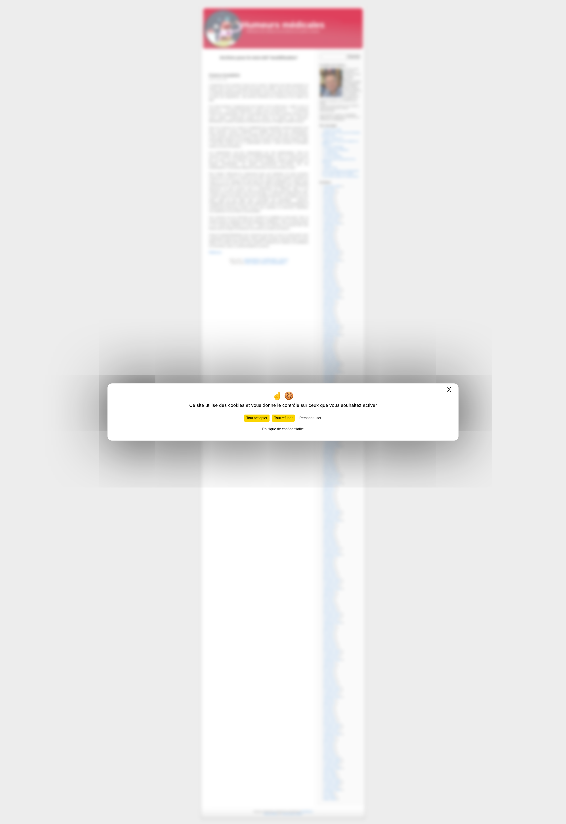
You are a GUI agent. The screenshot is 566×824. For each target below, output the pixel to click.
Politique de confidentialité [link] (283, 429)
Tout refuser (283, 418)
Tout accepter (256, 418)
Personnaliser (310, 418)
